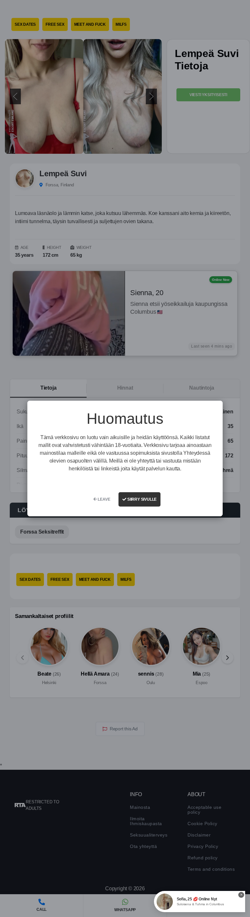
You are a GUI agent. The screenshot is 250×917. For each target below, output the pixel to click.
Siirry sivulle (141, 499)
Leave (103, 499)
